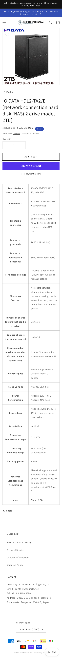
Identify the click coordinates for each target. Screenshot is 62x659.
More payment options (31, 173)
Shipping (16, 133)
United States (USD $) (29, 629)
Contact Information (18, 557)
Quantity (6, 138)
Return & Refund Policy (19, 542)
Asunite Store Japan (26, 653)
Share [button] (9, 510)
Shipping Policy (15, 564)
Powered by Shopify (41, 653)
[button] (4, 22)
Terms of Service (15, 550)
